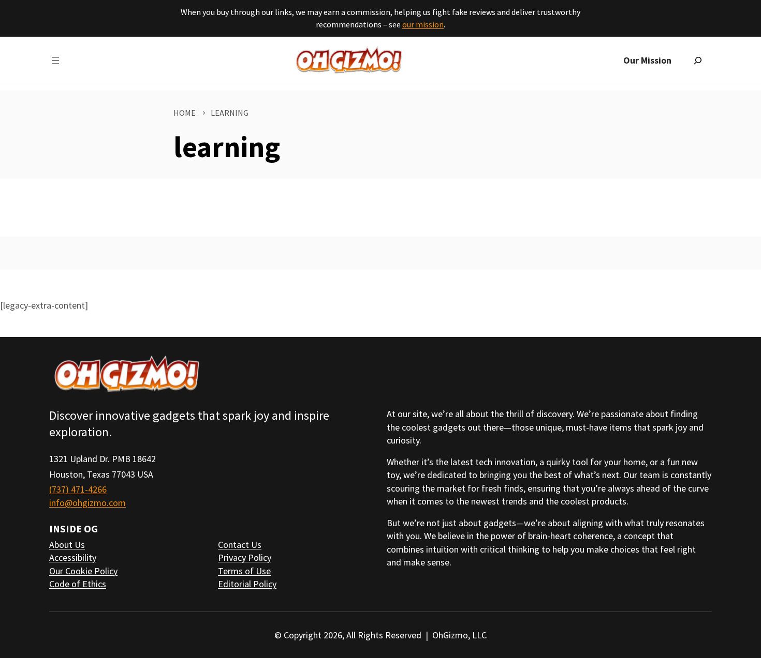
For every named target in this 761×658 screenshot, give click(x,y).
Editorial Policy (247, 584)
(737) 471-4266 (78, 489)
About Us (67, 544)
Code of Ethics (77, 584)
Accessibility (72, 557)
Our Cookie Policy (83, 571)
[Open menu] (55, 60)
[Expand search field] (698, 60)
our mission (423, 24)
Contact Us (239, 544)
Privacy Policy (244, 557)
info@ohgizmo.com (87, 503)
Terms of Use (244, 571)
